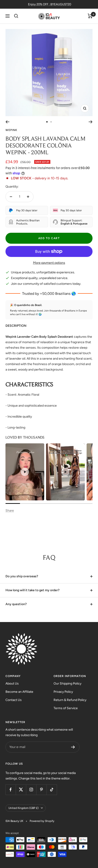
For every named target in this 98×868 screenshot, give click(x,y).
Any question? (16, 604)
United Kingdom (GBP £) (23, 808)
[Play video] (25, 472)
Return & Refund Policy (70, 700)
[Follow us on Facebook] (10, 789)
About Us (12, 683)
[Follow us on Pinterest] (41, 789)
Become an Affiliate (19, 692)
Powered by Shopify (42, 821)
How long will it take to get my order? (32, 590)
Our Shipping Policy (67, 683)
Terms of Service (66, 708)
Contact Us (13, 700)
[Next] (91, 121)
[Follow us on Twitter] (21, 789)
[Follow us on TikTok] (51, 789)
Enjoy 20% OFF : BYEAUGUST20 (49, 4)
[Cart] (90, 16)
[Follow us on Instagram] (31, 789)
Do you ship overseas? (21, 576)
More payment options (49, 263)
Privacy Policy (63, 692)
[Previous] (7, 121)
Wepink (11, 130)
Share (9, 510)
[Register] (73, 747)
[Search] (16, 16)
